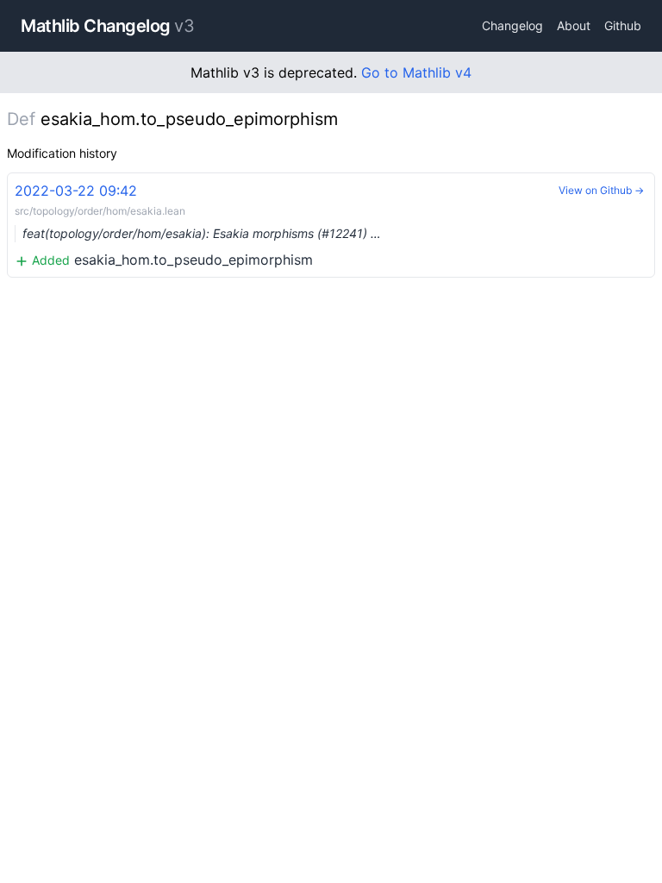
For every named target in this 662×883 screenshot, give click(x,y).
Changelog (512, 25)
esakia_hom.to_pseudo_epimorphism (198, 225)
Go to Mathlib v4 (416, 72)
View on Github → (601, 190)
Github (622, 25)
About (573, 25)
